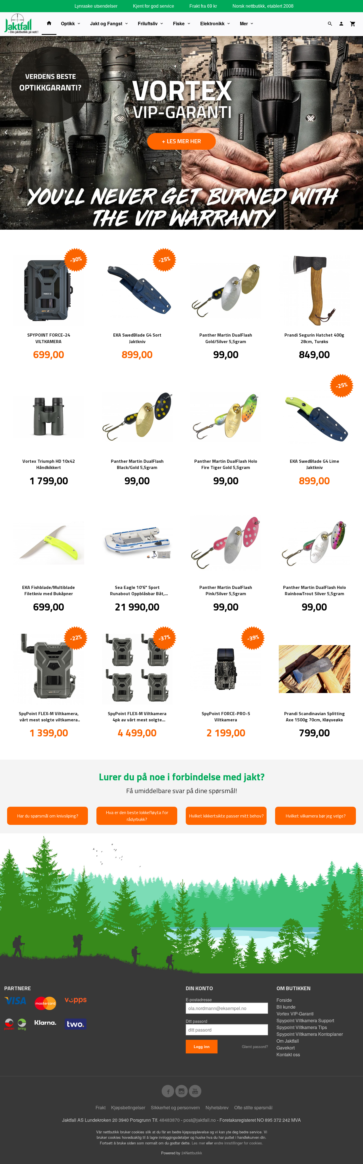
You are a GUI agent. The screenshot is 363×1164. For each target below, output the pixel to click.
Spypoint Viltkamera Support (305, 1020)
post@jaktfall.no (199, 1120)
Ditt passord (196, 1021)
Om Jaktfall (288, 1041)
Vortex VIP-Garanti (295, 1013)
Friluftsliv (148, 23)
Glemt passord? (255, 1046)
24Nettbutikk (192, 1152)
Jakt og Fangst (106, 23)
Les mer (199, 1143)
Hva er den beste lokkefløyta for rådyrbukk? (137, 816)
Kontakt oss (288, 1054)
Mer (244, 23)
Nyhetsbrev (217, 1107)
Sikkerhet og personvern (175, 1107)
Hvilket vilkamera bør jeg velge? (316, 815)
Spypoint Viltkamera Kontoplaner (310, 1034)
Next (362, 131)
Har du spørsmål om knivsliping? (47, 815)
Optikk (68, 23)
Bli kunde (286, 1007)
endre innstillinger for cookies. (238, 1143)
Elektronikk (212, 23)
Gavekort (286, 1047)
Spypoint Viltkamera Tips (302, 1027)
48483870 (169, 1120)
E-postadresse (199, 999)
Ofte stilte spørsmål (253, 1107)
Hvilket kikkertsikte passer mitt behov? (226, 815)
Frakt (100, 1107)
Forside (284, 1000)
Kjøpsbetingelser (128, 1107)
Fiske (179, 23)
